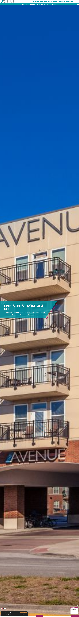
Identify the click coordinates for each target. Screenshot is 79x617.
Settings (23, 614)
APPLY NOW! (54, 4)
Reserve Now (61, 1)
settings (11, 614)
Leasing (35, 1)
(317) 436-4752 (69, 1)
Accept (24, 612)
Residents (43, 1)
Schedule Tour (52, 1)
